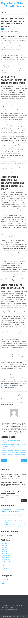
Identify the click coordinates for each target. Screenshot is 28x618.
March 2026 (5, 553)
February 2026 (6, 555)
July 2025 (4, 569)
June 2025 (4, 571)
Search (2, 497)
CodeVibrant (22, 616)
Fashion (4, 585)
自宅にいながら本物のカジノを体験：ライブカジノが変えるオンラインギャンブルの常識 (14, 475)
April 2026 (4, 551)
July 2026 (4, 545)
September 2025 (6, 565)
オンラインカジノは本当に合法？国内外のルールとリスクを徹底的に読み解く (5, 461)
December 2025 (6, 559)
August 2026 (5, 543)
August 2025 (5, 567)
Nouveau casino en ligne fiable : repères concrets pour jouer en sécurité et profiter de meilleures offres (13, 484)
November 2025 (6, 561)
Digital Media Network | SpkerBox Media (14, 4)
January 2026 (5, 557)
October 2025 (5, 563)
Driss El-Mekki (15, 31)
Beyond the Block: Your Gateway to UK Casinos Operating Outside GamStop (13, 492)
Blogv (3, 583)
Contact (4, 601)
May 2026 (4, 549)
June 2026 (4, 547)
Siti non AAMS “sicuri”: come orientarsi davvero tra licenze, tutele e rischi (24, 461)
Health (4, 587)
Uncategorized (6, 589)
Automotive (5, 579)
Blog (2, 28)
